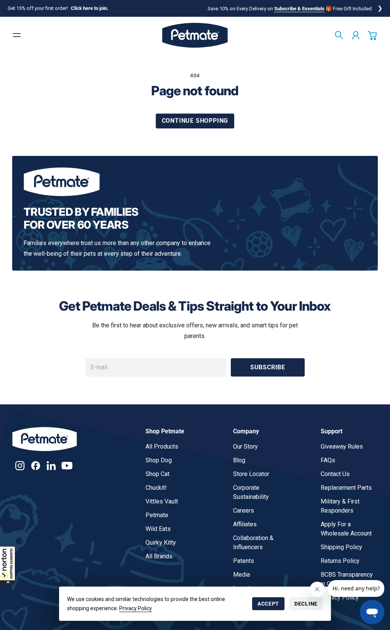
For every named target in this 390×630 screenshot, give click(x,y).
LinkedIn (51, 465)
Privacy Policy (135, 608)
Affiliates (245, 524)
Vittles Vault (161, 501)
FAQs (328, 460)
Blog (239, 460)
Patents (243, 560)
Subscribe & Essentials (299, 8)
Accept (268, 604)
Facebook (35, 465)
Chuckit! (156, 487)
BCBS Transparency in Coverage (347, 579)
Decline (306, 604)
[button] (7, 565)
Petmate (156, 515)
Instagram (20, 465)
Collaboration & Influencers (253, 542)
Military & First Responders (340, 506)
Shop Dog (158, 460)
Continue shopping (195, 120)
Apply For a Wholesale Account (346, 529)
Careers (243, 510)
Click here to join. (90, 8)
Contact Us (335, 474)
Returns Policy (340, 560)
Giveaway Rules (342, 446)
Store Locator (251, 474)
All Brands (159, 556)
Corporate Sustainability (251, 492)
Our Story (245, 446)
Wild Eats (158, 528)
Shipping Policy (341, 547)
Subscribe (267, 367)
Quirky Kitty (160, 542)
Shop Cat (157, 474)
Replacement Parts (346, 487)
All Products (161, 446)
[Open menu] (16, 35)
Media (241, 574)
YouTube (67, 465)
